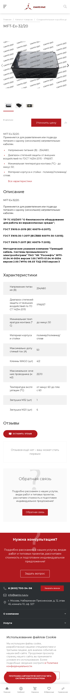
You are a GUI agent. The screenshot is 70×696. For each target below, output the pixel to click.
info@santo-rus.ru (18, 595)
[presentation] (2, 65)
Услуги (7, 623)
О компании (11, 613)
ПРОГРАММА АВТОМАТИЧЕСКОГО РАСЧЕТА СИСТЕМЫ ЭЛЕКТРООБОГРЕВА (30, 677)
